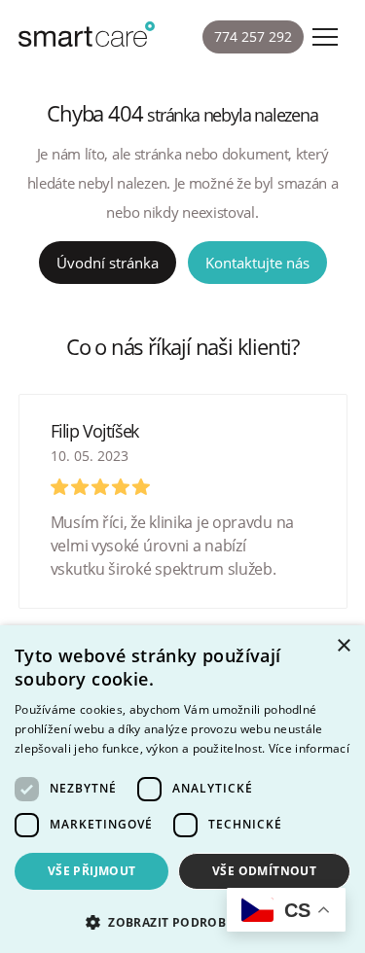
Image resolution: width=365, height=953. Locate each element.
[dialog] (182, 789)
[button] (182, 920)
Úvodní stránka (107, 262)
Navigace (325, 37)
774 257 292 (253, 36)
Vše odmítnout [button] (264, 871)
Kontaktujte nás (257, 262)
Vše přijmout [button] (92, 871)
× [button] (343, 646)
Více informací (309, 748)
